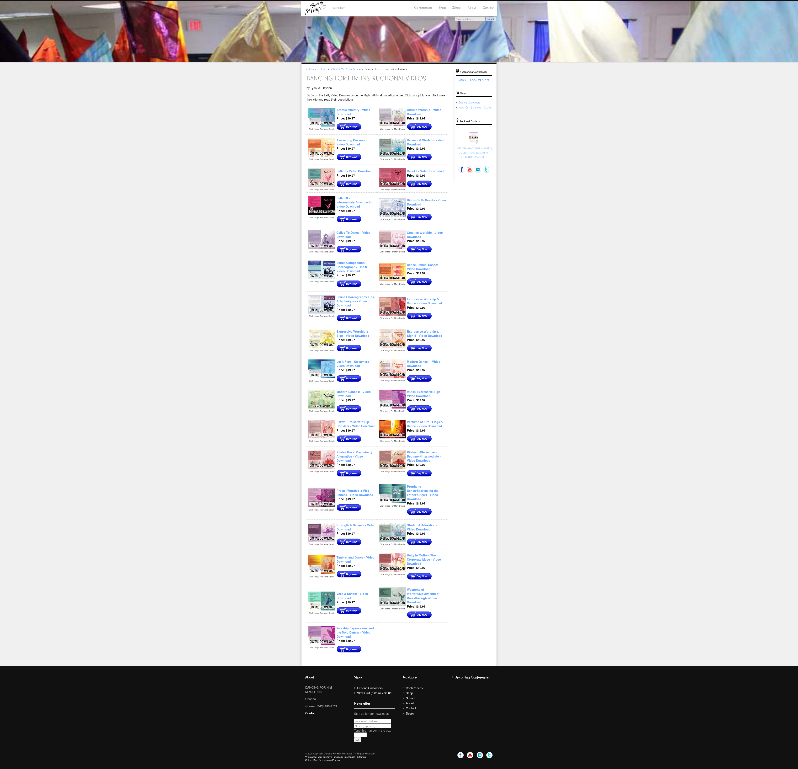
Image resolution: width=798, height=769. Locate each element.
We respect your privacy (318, 756)
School (457, 7)
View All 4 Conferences (474, 80)
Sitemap (361, 756)
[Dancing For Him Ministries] (315, 7)
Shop (442, 7)
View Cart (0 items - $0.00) (475, 107)
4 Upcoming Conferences (471, 676)
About (472, 7)
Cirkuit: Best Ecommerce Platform (323, 760)
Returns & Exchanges (343, 756)
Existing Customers (469, 102)
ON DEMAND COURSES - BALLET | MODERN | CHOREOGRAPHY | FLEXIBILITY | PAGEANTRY (474, 152)
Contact (488, 7)
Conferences (423, 7)
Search (410, 713)
